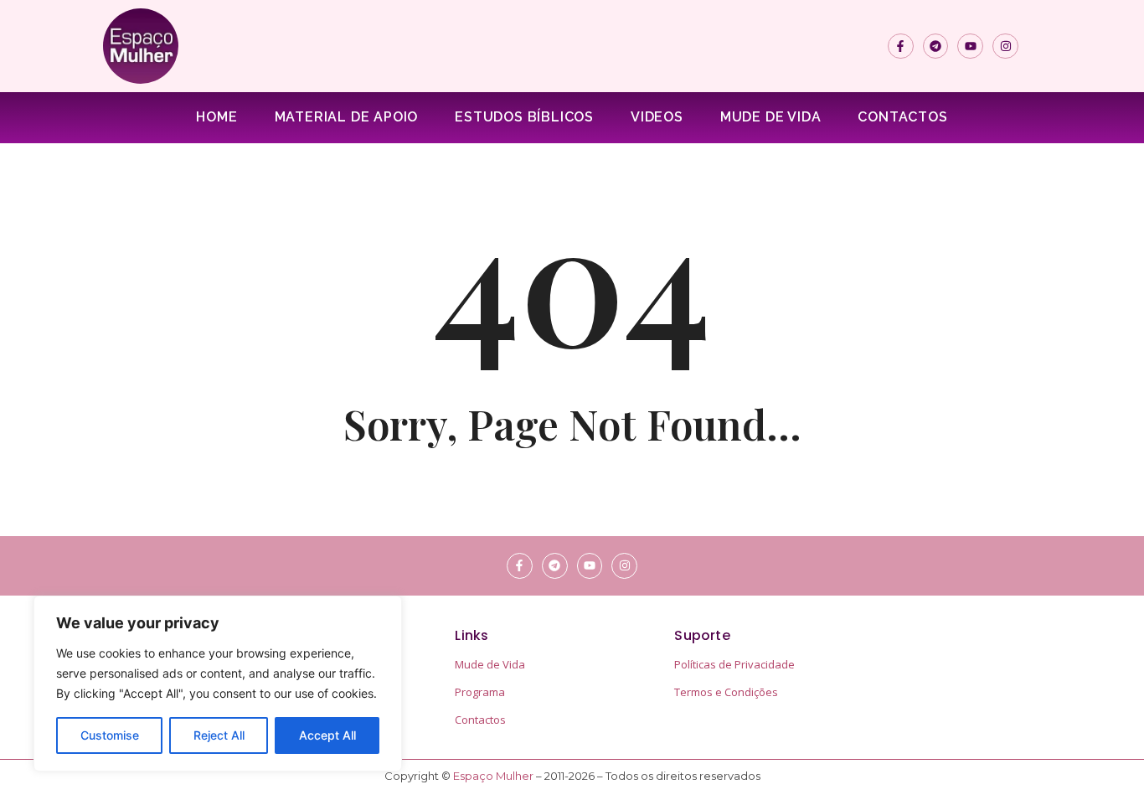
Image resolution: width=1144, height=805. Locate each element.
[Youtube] (970, 46)
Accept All (327, 735)
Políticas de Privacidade (734, 664)
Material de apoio (347, 117)
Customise (109, 735)
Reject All (219, 735)
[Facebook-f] (901, 46)
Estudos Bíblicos (524, 117)
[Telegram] (936, 46)
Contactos (902, 117)
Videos (657, 117)
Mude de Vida (771, 117)
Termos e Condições (726, 691)
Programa (480, 691)
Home (216, 117)
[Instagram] (1005, 46)
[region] (217, 683)
